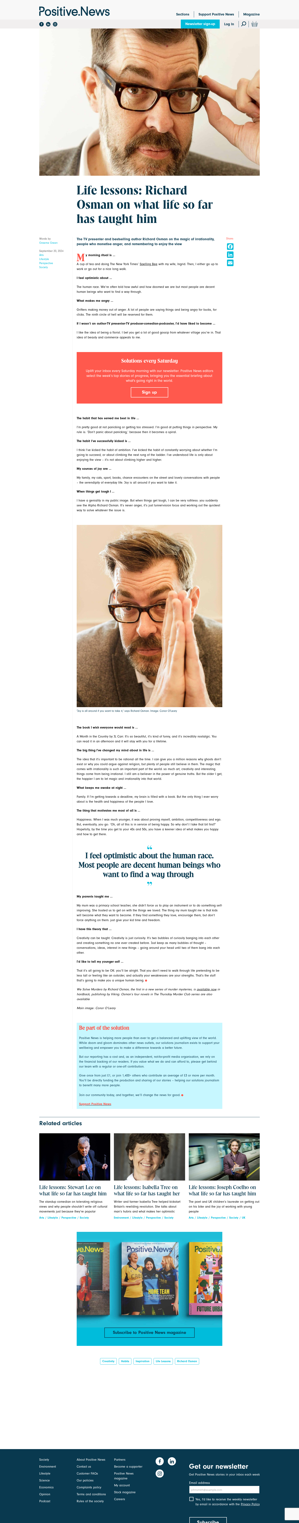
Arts (41, 255)
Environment (121, 1217)
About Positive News (91, 1460)
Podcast (44, 1501)
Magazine (251, 14)
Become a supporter (128, 1466)
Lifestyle (44, 259)
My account (122, 1485)
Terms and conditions (91, 1494)
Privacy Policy (250, 1504)
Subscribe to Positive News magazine (149, 1332)
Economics (46, 1487)
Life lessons (163, 1361)
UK (243, 1217)
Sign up (149, 392)
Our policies (85, 1480)
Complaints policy (89, 1487)
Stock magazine (125, 1492)
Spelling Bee (148, 264)
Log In (229, 24)
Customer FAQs (87, 1473)
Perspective (46, 263)
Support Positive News (216, 14)
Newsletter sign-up (200, 24)
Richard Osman (187, 1361)
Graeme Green (48, 243)
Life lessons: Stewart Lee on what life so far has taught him (73, 1190)
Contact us (84, 1466)
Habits (125, 1361)
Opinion (44, 1494)
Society (43, 267)
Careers (119, 1499)
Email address (199, 1483)
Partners (119, 1460)
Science (44, 1480)
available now (206, 989)
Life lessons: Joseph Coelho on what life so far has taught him (222, 1190)
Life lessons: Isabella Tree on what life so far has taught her (147, 1190)
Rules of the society (90, 1501)
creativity (108, 1361)
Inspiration (142, 1361)
